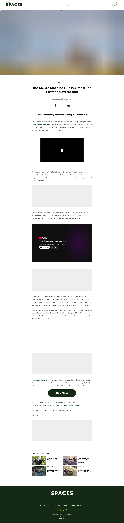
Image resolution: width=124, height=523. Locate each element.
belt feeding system (42, 380)
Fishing (50, 5)
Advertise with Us (63, 505)
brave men (54, 299)
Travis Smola (58, 99)
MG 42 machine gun (42, 124)
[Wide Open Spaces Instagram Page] (112, 5)
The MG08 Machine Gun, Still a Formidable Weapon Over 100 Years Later (54, 460)
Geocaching (45, 405)
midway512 (37, 77)
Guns (14, 8)
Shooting (8, 8)
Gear (63, 5)
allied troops (41, 172)
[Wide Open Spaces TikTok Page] (115, 5)
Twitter (82, 402)
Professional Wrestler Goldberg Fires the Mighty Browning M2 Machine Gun (85, 470)
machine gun (61, 178)
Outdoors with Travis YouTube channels (66, 405)
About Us (42, 505)
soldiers (57, 313)
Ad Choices (51, 505)
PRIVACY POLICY (62, 518)
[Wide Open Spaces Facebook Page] (110, 5)
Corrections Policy (78, 505)
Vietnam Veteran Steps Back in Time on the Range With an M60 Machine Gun (54, 470)
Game (57, 5)
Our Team (83, 5)
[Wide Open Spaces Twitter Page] (117, 5)
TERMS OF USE (62, 516)
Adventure (41, 5)
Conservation (72, 5)
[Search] (117, 2)
